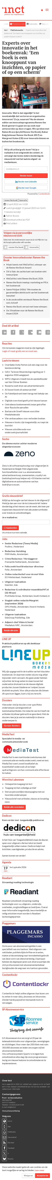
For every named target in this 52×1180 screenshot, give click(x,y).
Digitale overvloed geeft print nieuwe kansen (26, 400)
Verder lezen (26, 175)
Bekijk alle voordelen (14, 807)
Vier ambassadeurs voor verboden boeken (25, 418)
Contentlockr (44, 194)
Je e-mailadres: (10, 517)
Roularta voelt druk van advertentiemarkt (24, 385)
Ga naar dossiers (12, 725)
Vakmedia (33, 24)
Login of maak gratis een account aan (19, 351)
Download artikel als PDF (18, 219)
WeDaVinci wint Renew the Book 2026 (24, 278)
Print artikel (11, 223)
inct (5, 30)
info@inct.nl (11, 1107)
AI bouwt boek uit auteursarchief (20, 389)
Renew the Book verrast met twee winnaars (26, 306)
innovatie (23, 200)
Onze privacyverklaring (11, 1111)
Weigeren (28, 1175)
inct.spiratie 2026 (18, 867)
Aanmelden (11, 528)
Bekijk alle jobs (11, 630)
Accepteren (42, 1175)
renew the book (10, 200)
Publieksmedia (18, 24)
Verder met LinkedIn (27, 181)
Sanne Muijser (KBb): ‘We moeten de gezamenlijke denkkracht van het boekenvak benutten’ (27, 292)
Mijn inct (41, 240)
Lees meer (39, 1170)
